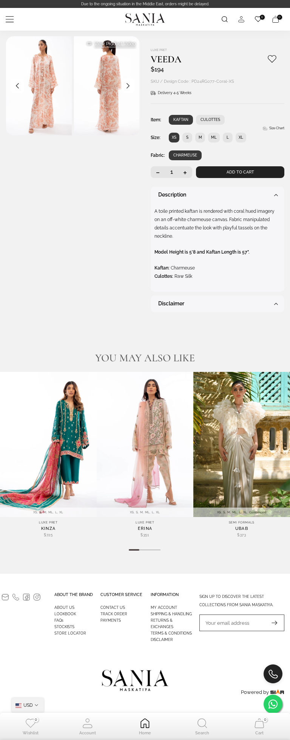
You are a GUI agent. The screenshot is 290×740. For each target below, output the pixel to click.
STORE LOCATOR (70, 633)
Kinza (48, 528)
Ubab (241, 528)
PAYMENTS (110, 620)
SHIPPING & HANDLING (171, 614)
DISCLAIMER (162, 640)
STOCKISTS (64, 627)
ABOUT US (64, 607)
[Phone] (15, 597)
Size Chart (276, 128)
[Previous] (17, 85)
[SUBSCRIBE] (270, 623)
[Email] (5, 597)
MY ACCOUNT (164, 607)
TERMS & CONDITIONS (171, 633)
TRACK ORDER (113, 614)
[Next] (128, 85)
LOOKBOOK (65, 614)
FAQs (58, 620)
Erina (145, 528)
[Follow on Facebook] (26, 597)
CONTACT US (112, 607)
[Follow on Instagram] (37, 597)
